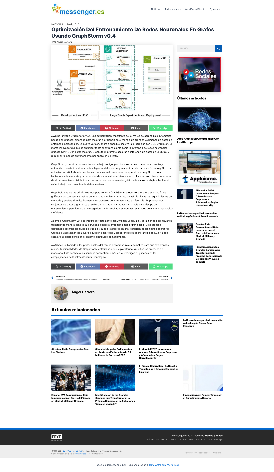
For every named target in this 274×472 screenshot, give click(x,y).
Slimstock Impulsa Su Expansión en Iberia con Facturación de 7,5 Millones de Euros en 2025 (113, 352)
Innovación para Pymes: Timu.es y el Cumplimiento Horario (202, 396)
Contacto (200, 439)
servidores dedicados (82, 454)
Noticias (57, 24)
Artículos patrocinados (156, 439)
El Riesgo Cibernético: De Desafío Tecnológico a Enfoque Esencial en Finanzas (158, 369)
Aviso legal (217, 453)
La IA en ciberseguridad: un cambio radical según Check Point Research (197, 215)
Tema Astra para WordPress (164, 464)
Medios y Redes (214, 435)
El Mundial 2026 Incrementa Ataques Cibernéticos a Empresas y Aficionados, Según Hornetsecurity (207, 198)
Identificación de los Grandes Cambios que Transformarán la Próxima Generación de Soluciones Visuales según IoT (209, 254)
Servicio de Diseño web (182, 439)
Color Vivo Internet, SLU (72, 451)
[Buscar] (218, 48)
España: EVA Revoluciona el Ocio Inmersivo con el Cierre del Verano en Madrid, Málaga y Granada (207, 231)
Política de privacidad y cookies (197, 453)
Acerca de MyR (215, 439)
